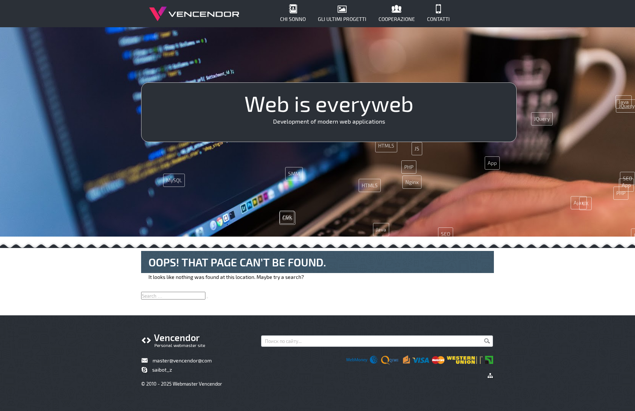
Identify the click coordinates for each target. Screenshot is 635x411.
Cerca (486, 340)
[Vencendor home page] (194, 15)
